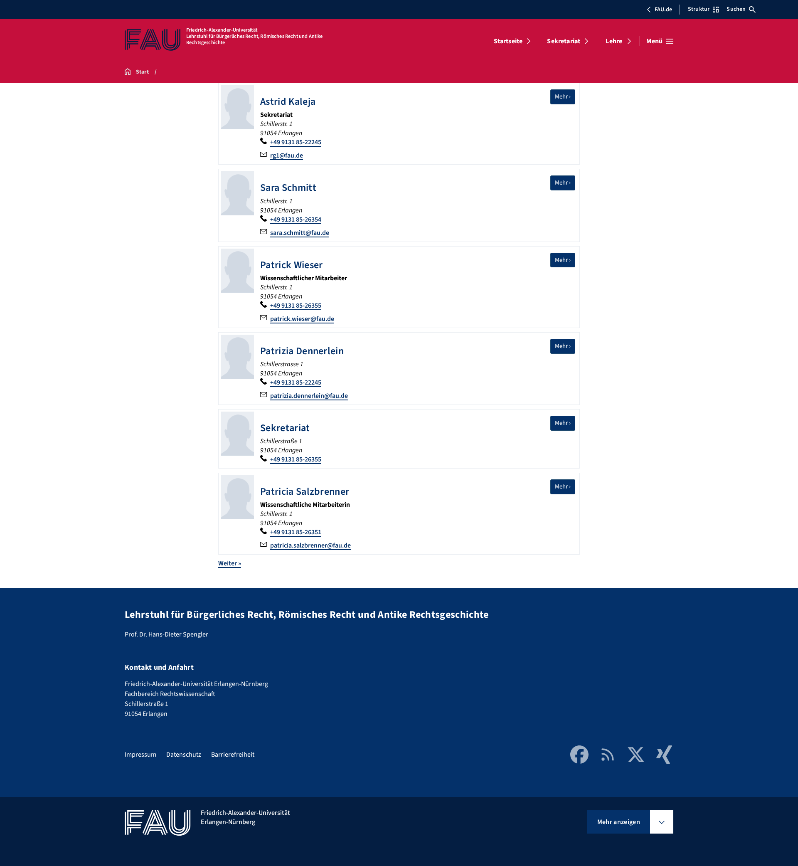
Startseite (508, 41)
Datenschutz (183, 754)
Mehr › (565, 96)
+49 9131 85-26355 (295, 305)
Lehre (614, 41)
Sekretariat (563, 41)
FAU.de (663, 9)
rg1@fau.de (286, 155)
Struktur (698, 9)
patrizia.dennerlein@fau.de (309, 395)
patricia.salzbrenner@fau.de (310, 545)
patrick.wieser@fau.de (302, 318)
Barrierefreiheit (232, 754)
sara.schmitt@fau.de (299, 232)
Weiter (229, 563)
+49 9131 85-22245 (295, 142)
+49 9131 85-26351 (295, 532)
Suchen (736, 9)
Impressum (140, 754)
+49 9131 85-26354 (295, 219)
